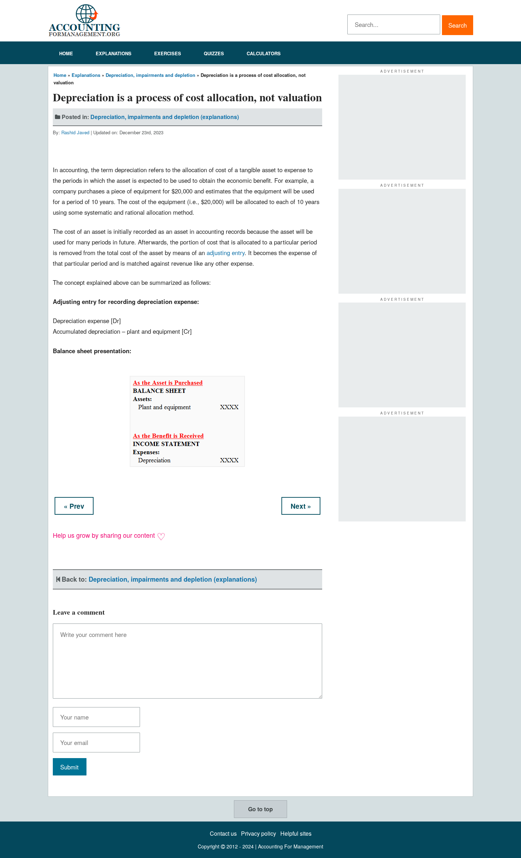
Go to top (260, 809)
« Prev (74, 506)
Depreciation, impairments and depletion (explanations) (164, 117)
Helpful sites (296, 833)
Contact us (223, 833)
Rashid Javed (75, 132)
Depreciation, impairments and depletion (150, 75)
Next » (301, 506)
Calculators (264, 53)
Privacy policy (258, 833)
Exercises (167, 53)
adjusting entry (226, 252)
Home (66, 53)
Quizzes (214, 53)
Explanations (113, 53)
